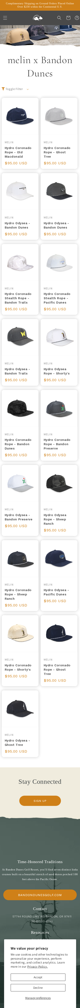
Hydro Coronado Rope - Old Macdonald (18, 152)
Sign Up (40, 800)
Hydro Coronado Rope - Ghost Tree (57, 152)
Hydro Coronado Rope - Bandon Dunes (18, 444)
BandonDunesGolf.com (40, 895)
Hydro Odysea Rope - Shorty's (57, 371)
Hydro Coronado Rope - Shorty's (18, 667)
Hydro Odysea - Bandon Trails (17, 371)
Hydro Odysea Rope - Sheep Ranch (55, 519)
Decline (38, 988)
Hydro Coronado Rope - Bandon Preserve (57, 444)
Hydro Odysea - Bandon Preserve (19, 517)
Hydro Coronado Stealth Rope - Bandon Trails (18, 298)
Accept (38, 977)
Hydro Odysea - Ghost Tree (17, 743)
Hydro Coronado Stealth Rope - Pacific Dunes (57, 298)
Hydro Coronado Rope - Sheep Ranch (18, 594)
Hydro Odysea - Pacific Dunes (56, 592)
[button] (5, 17)
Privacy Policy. (37, 966)
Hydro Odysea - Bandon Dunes (17, 225)
